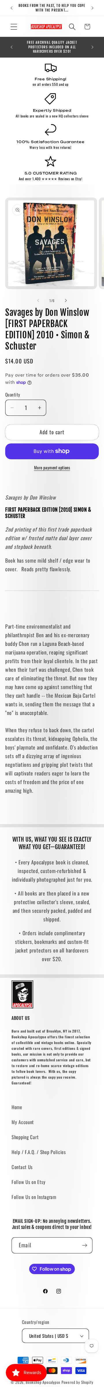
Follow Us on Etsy (28, 1181)
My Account (23, 1122)
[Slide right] (66, 300)
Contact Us (22, 1166)
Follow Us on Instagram (34, 1196)
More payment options (52, 467)
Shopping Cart (25, 1137)
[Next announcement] (92, 8)
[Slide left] (38, 300)
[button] (14, 26)
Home (17, 1107)
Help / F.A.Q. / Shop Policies (39, 1151)
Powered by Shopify (77, 1382)
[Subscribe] (84, 1245)
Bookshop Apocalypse (43, 1382)
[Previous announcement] (11, 8)
